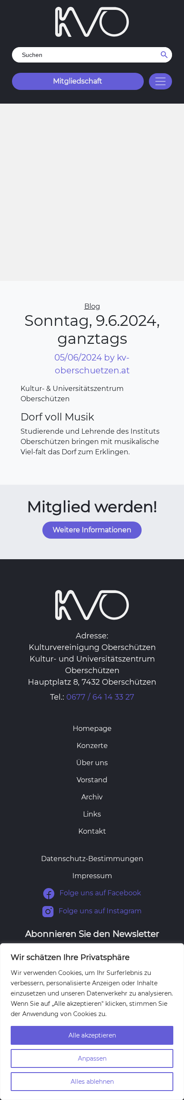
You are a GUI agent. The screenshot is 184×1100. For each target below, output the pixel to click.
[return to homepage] (92, 21)
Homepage (92, 728)
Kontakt (92, 831)
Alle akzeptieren (92, 1035)
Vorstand (92, 780)
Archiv (92, 797)
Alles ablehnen (92, 1081)
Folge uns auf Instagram (99, 911)
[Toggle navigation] (160, 81)
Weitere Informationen (92, 530)
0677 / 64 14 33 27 (100, 697)
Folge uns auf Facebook (99, 893)
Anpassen (92, 1058)
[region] (92, 1021)
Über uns (92, 763)
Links (92, 814)
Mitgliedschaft (77, 81)
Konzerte (92, 746)
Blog (92, 306)
